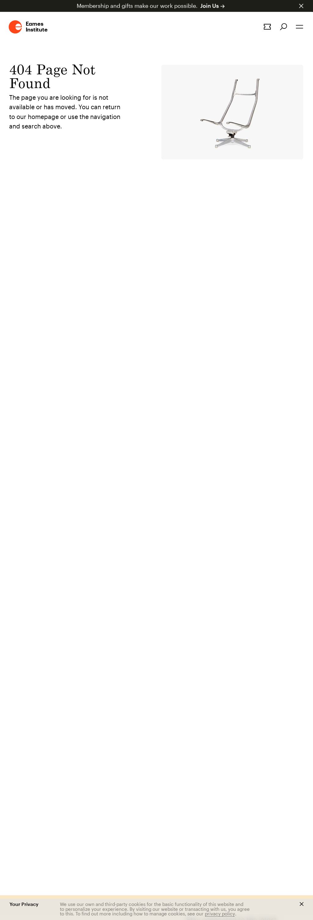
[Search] (283, 27)
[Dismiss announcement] (301, 6)
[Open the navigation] (299, 27)
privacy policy (220, 913)
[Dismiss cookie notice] (301, 903)
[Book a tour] (267, 27)
